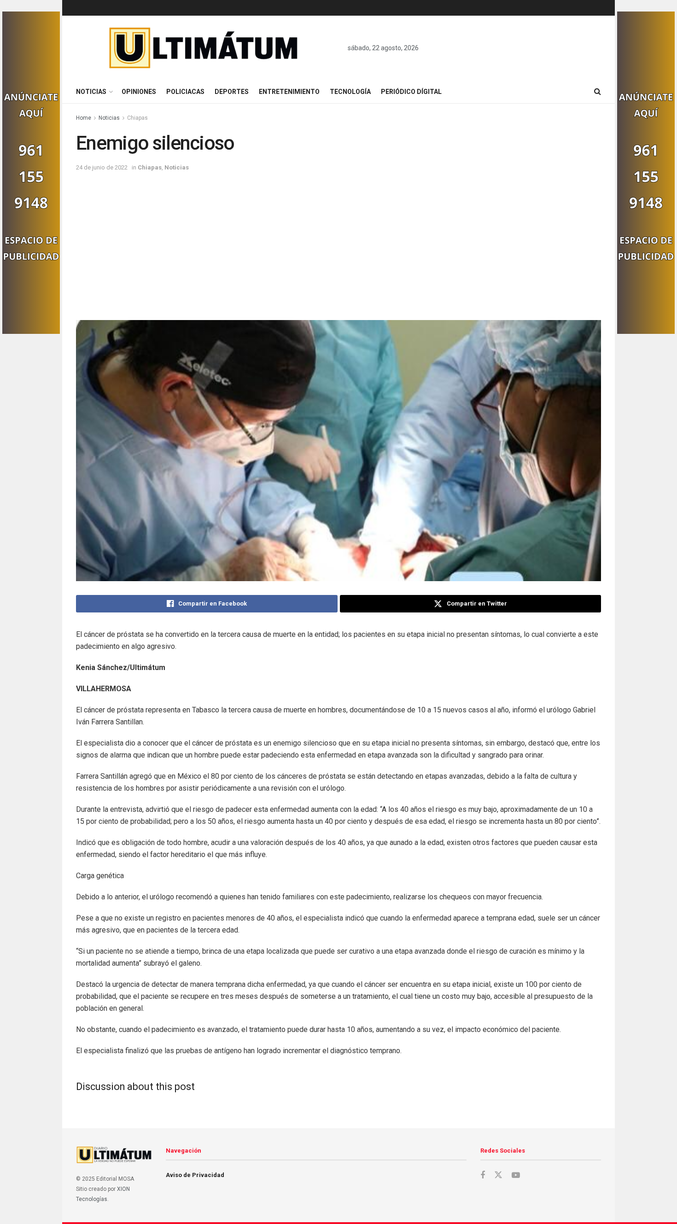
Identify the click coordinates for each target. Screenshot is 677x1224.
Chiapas (137, 118)
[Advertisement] (338, 241)
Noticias (91, 91)
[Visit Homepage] (204, 48)
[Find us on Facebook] (482, 1175)
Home (83, 118)
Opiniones (139, 91)
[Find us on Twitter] (498, 1175)
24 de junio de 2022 (102, 167)
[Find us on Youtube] (516, 1175)
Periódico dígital (411, 91)
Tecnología (350, 91)
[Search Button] (597, 91)
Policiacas (185, 91)
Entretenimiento (289, 91)
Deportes (232, 91)
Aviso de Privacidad (195, 1175)
